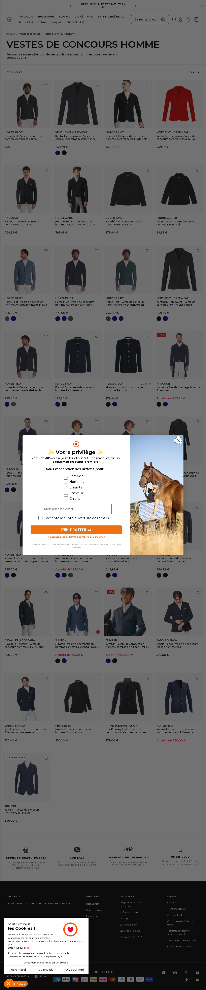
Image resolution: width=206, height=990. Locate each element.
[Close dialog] (178, 440)
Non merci (18, 970)
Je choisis (46, 970)
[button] (8, 983)
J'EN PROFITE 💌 (76, 530)
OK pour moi (74, 970)
